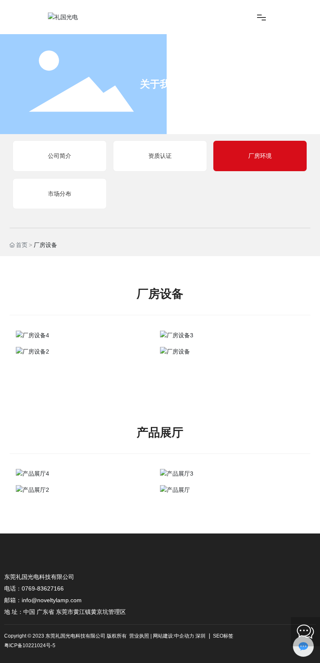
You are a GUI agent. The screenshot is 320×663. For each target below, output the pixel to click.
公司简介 (59, 155)
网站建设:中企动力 (173, 636)
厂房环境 (260, 155)
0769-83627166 (43, 588)
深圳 (200, 636)
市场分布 (59, 193)
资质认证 (160, 155)
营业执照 (139, 636)
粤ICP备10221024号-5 (29, 645)
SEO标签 (222, 636)
